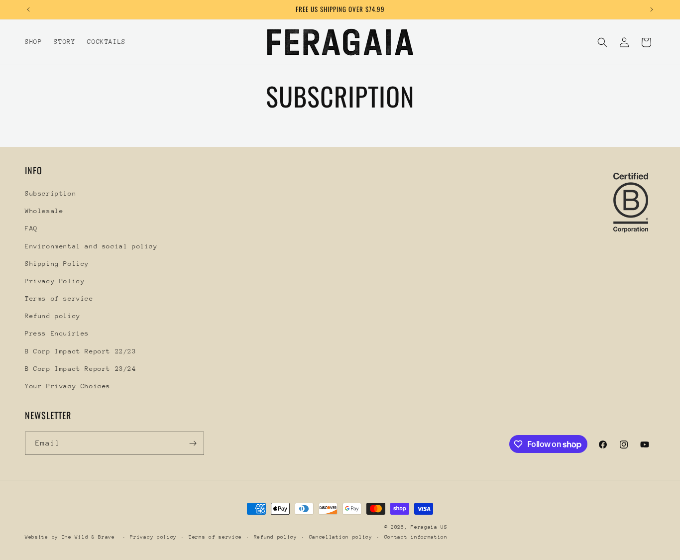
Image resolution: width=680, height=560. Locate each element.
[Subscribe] (193, 443)
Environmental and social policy (91, 246)
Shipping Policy (57, 263)
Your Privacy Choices (68, 386)
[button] (602, 42)
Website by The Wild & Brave (71, 537)
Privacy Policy (55, 281)
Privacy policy (153, 537)
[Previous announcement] (28, 9)
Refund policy (53, 316)
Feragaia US (429, 527)
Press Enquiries (57, 333)
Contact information (416, 537)
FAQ (31, 228)
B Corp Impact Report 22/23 (80, 351)
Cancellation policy (340, 537)
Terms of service (59, 298)
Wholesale (44, 211)
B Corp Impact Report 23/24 (80, 368)
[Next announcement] (652, 9)
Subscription (50, 193)
